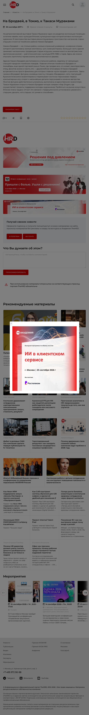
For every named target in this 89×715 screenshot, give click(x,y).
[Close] (77, 323)
